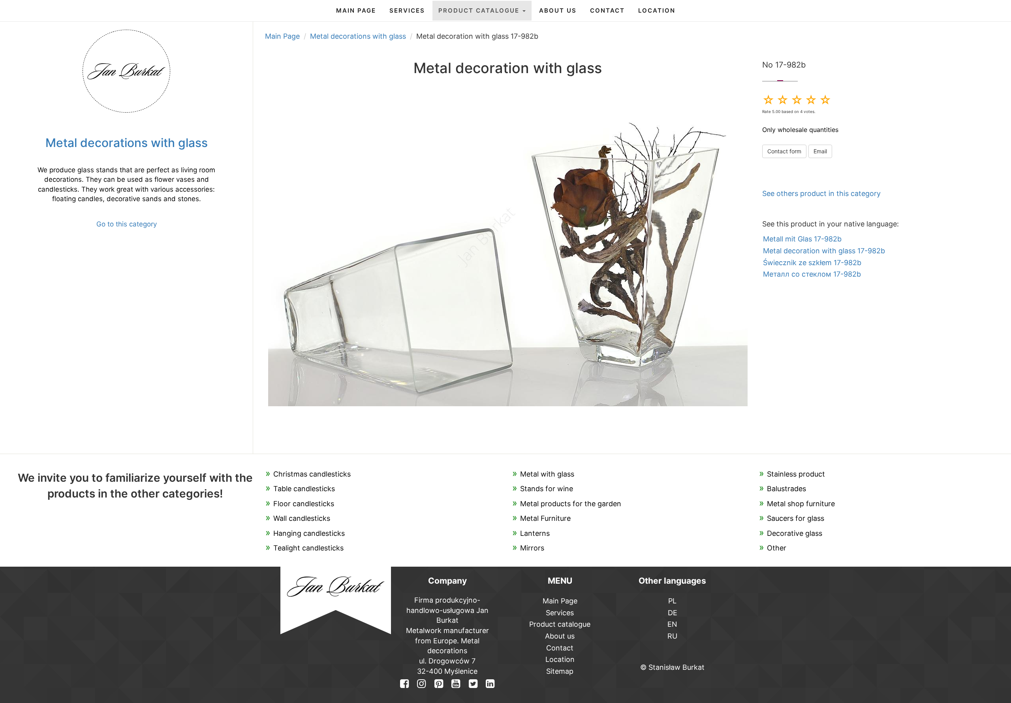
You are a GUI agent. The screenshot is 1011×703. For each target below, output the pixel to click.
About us (558, 10)
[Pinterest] (439, 683)
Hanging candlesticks (309, 533)
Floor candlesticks (303, 503)
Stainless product (796, 474)
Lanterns (535, 533)
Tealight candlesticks (308, 548)
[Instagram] (421, 683)
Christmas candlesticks (312, 474)
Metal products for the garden (570, 503)
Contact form (784, 151)
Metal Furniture (545, 518)
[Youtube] (456, 683)
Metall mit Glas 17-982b (802, 239)
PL (672, 601)
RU (672, 636)
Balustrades (786, 488)
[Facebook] (404, 683)
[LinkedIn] (490, 683)
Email (820, 151)
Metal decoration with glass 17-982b (824, 251)
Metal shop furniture (801, 503)
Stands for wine (546, 488)
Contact (607, 10)
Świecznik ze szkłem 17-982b (812, 262)
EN (672, 624)
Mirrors (532, 548)
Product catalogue (480, 10)
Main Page (356, 10)
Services (407, 10)
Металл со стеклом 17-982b (812, 274)
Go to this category (126, 224)
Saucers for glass (795, 518)
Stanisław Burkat (676, 667)
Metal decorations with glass (358, 36)
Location (656, 10)
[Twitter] (473, 683)
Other (776, 548)
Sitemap (559, 671)
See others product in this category (821, 193)
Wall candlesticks (301, 518)
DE (672, 613)
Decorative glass (794, 533)
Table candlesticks (304, 488)
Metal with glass (547, 474)
